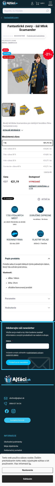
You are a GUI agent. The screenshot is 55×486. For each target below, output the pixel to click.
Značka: (9, 43)
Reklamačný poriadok (13, 450)
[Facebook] (6, 410)
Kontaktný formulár (17, 420)
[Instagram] (13, 410)
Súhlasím (27, 479)
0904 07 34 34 (15, 403)
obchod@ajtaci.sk (16, 398)
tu (30, 463)
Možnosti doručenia (39, 187)
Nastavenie (27, 470)
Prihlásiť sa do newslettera (18, 362)
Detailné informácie (11, 130)
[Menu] (50, 3)
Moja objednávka (11, 446)
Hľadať (47, 11)
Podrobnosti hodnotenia (35, 36)
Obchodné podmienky (13, 442)
